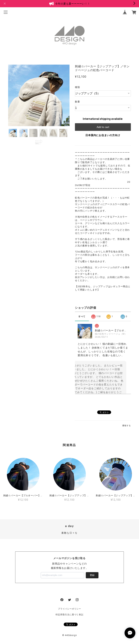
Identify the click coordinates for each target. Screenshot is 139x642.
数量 (77, 101)
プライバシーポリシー (69, 609)
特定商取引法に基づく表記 (69, 614)
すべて (81, 316)
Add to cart (103, 127)
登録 (92, 575)
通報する (126, 425)
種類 (77, 87)
